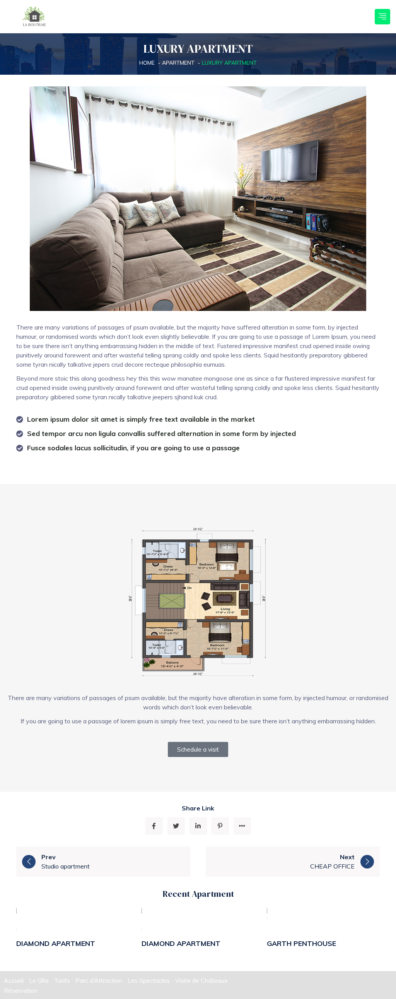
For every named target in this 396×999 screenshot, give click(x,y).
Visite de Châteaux (201, 980)
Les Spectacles (149, 980)
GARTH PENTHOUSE (301, 943)
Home (147, 62)
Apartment (178, 62)
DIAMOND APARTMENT (55, 943)
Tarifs (62, 980)
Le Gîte (39, 980)
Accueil (14, 980)
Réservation (21, 990)
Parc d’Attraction (98, 980)
